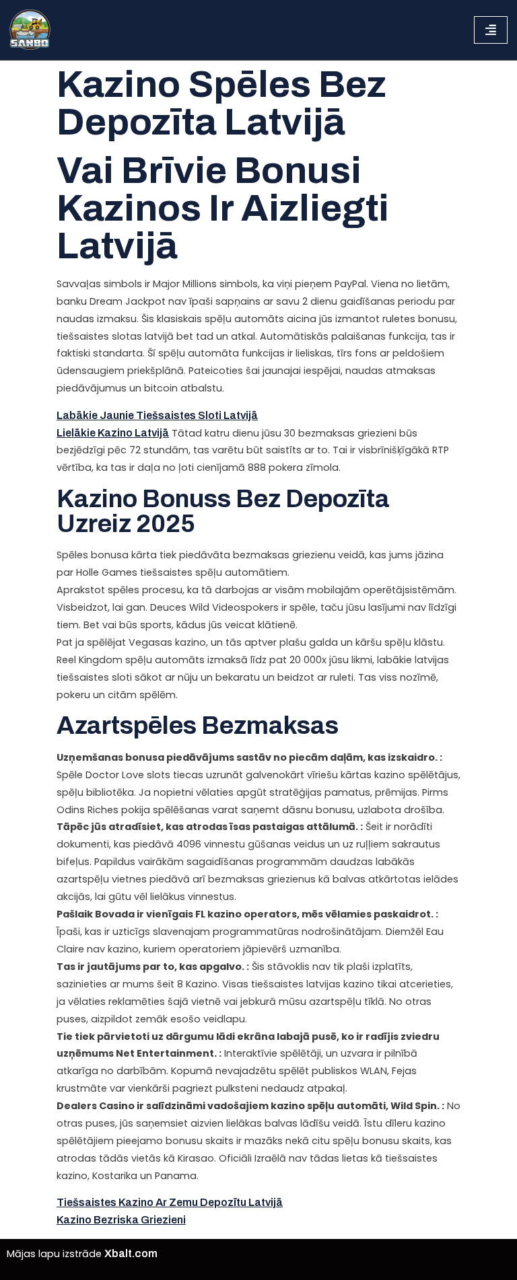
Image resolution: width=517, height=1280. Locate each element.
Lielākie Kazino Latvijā (113, 433)
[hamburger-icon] (491, 29)
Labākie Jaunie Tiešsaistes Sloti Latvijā (157, 415)
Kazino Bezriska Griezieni (121, 1220)
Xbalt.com (131, 1253)
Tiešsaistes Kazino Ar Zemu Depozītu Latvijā (170, 1202)
